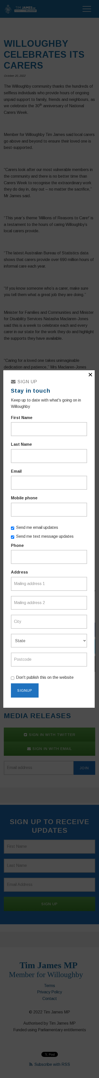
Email (16, 471)
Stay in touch (30, 391)
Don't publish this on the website (45, 677)
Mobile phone (24, 498)
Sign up (26, 381)
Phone (17, 545)
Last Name (21, 444)
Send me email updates (37, 527)
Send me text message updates (45, 536)
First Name (21, 417)
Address (19, 572)
